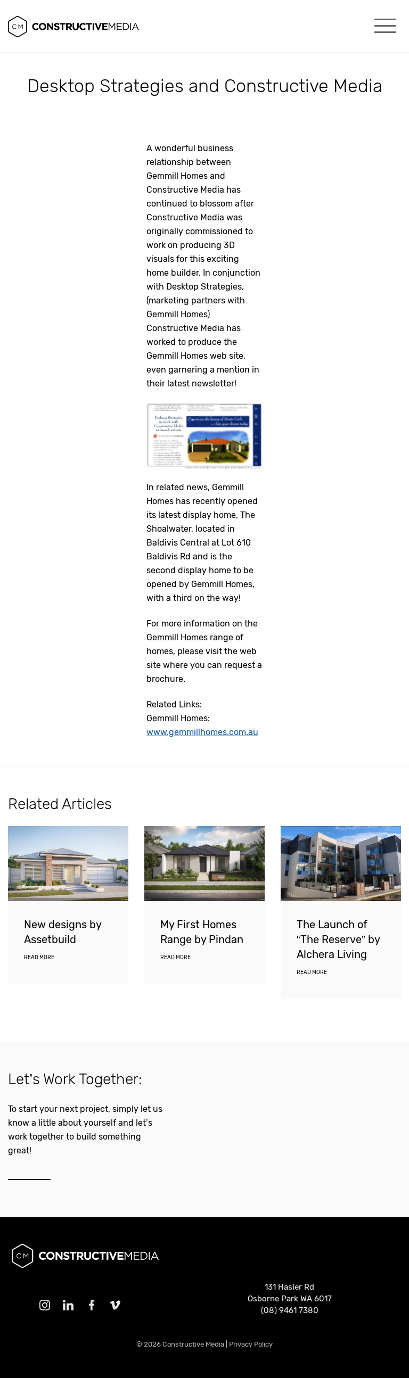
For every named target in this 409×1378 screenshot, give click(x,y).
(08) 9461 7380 (289, 1310)
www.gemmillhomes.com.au (202, 732)
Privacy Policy (251, 1344)
